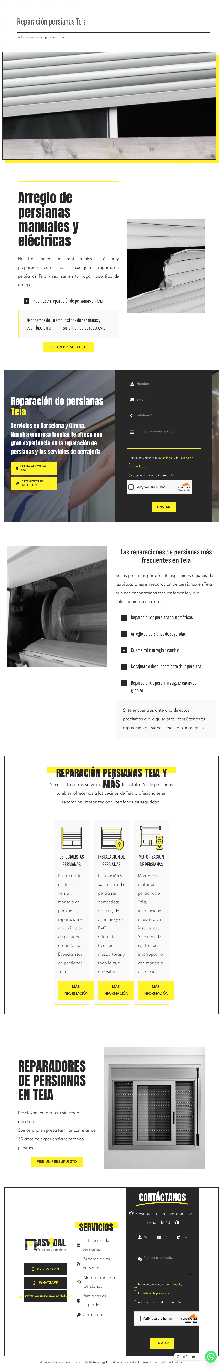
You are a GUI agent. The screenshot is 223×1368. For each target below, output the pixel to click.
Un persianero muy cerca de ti (72, 1362)
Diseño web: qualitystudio (167, 1362)
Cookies (145, 1362)
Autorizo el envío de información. (153, 475)
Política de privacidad (157, 1293)
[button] (68, 301)
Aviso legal (99, 1362)
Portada (22, 37)
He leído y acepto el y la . (162, 462)
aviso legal (165, 457)
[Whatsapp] (211, 1357)
